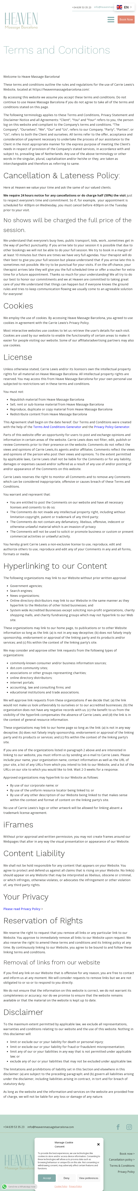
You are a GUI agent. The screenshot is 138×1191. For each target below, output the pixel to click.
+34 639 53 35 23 (81, 7)
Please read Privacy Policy (21, 909)
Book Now (126, 19)
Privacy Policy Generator (111, 427)
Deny (67, 1178)
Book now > (127, 1154)
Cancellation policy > (122, 1159)
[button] (98, 1144)
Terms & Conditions (122, 1166)
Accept (47, 1178)
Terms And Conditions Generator (57, 427)
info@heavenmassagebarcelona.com (50, 1127)
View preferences (88, 1178)
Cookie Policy (61, 1186)
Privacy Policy (75, 1186)
